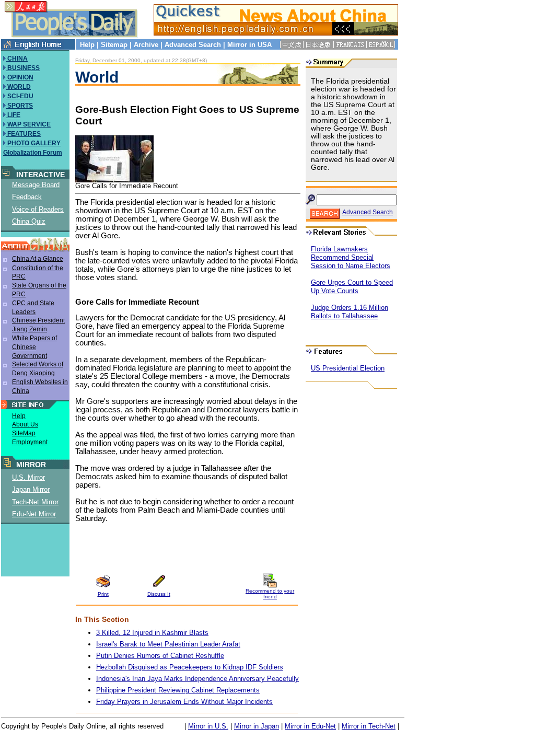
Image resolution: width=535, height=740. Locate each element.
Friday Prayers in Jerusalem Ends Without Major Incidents (184, 702)
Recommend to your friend (270, 593)
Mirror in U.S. (208, 726)
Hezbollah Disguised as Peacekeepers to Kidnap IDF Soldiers (189, 667)
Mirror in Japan (256, 726)
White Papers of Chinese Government (34, 347)
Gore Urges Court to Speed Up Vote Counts (352, 287)
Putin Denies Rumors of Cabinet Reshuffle (160, 656)
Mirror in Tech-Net (369, 726)
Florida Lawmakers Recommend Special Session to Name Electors (350, 257)
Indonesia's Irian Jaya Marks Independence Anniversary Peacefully (197, 679)
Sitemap (114, 45)
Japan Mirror (31, 489)
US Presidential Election (348, 368)
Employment (30, 442)
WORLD (18, 86)
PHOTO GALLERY (33, 143)
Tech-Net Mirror (35, 502)
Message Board (36, 185)
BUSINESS (23, 68)
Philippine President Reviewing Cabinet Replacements (178, 690)
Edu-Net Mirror (34, 514)
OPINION (19, 77)
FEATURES (23, 133)
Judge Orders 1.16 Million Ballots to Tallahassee (349, 312)
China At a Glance (37, 258)
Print (103, 594)
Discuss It (158, 594)
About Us (25, 424)
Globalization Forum (32, 152)
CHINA (17, 58)
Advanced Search (193, 45)
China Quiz (28, 221)
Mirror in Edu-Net (310, 726)
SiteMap (24, 433)
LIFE (13, 115)
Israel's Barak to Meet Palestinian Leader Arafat (168, 644)
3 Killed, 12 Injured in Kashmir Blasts (152, 633)
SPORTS (19, 105)
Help (87, 45)
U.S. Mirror (28, 477)
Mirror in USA (249, 45)
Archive (146, 45)
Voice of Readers (38, 209)
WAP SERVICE (28, 124)
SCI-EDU (19, 96)
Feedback (27, 197)
